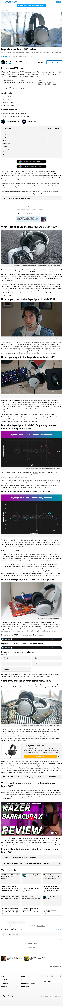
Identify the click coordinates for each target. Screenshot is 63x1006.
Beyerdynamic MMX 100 (32, 772)
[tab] (5, 940)
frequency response (17, 542)
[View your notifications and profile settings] (60, 940)
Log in (55, 929)
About (3, 976)
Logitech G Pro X (13, 792)
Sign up (59, 929)
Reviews (3, 918)
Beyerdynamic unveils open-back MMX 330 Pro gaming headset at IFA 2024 (10, 883)
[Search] (20, 2)
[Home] (11, 2)
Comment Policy (41, 925)
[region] (31, 948)
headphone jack (10, 280)
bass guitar (30, 558)
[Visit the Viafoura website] (58, 966)
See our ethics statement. (31, 8)
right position (56, 624)
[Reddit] (61, 976)
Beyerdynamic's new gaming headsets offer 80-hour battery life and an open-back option (52, 883)
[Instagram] (47, 976)
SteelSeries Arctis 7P (44, 838)
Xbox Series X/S (18, 278)
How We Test (5, 980)
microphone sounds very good (29, 622)
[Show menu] (2, 1)
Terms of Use (4, 983)
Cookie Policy (25, 986)
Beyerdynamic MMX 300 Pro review (31, 883)
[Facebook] (42, 976)
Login (58, 1)
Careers (23, 980)
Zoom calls (30, 631)
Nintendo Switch (29, 278)
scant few (53, 475)
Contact (23, 976)
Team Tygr (23, 175)
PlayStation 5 (8, 278)
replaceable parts (32, 766)
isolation (35, 473)
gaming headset (45, 272)
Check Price (54, 62)
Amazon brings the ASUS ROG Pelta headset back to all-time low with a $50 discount (10, 905)
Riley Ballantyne (7, 56)
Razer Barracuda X (20, 843)
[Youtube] (52, 976)
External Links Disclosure (28, 983)
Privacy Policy (5, 986)
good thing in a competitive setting (50, 575)
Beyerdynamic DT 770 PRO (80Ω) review (52, 905)
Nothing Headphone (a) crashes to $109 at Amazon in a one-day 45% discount (31, 905)
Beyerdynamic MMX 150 (33, 746)
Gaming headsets (5, 10)
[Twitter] (56, 976)
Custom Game (45, 173)
